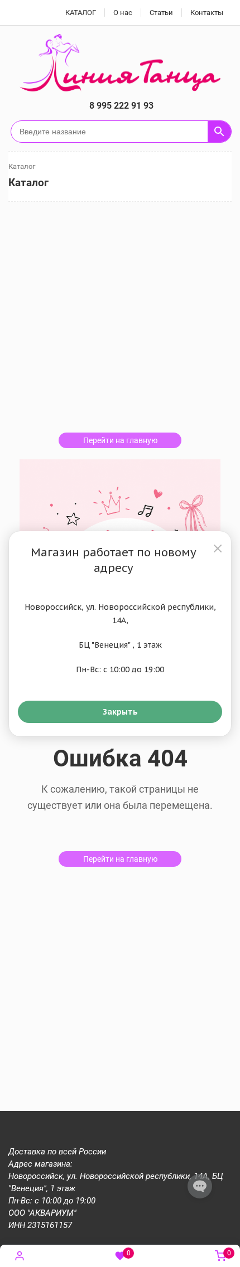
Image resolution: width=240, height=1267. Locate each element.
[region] (120, 634)
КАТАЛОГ (80, 12)
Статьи (161, 12)
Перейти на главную (120, 440)
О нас (122, 12)
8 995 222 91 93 (121, 105)
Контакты (206, 12)
